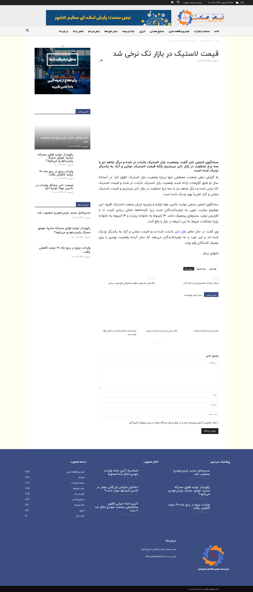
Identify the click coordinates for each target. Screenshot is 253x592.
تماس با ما (78, 31)
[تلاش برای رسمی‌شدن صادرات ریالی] (158, 315)
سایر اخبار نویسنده (193, 294)
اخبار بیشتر (211, 294)
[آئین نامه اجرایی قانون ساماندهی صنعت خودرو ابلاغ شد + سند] (149, 508)
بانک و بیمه (128, 31)
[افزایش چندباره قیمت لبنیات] (199, 315)
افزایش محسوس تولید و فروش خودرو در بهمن (131, 283)
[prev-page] (161, 341)
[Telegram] (172, 2)
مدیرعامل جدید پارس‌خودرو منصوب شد (64, 139)
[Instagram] (178, 2)
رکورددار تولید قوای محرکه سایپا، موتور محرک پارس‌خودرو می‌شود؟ (55, 158)
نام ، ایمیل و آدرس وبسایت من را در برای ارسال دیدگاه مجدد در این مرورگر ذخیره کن (172, 422)
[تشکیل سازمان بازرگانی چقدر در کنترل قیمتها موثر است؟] (149, 492)
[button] (27, 31)
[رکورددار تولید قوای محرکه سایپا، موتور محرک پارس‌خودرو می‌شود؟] (83, 158)
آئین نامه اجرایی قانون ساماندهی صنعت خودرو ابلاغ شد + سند (116, 507)
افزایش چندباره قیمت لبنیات (206, 330)
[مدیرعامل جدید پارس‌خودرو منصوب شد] (62, 134)
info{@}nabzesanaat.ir (156, 556)
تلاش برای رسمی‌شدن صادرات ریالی (161, 330)
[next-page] (155, 341)
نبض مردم (94, 31)
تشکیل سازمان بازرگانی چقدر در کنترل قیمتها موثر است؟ (117, 489)
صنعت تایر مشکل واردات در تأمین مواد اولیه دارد (119, 332)
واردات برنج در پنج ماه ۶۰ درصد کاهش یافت (56, 173)
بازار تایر (180, 231)
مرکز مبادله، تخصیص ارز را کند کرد (200, 283)
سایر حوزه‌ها (111, 31)
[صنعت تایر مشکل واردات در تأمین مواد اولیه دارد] (117, 315)
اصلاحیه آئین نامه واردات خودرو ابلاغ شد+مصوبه (121, 472)
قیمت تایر (212, 268)
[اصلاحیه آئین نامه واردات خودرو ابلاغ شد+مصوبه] (149, 475)
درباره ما (63, 31)
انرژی (142, 31)
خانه (216, 31)
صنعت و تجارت (202, 31)
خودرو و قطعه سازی (179, 31)
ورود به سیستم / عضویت (192, 2)
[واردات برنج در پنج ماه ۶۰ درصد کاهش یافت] (83, 175)
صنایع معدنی (157, 31)
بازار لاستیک (200, 268)
